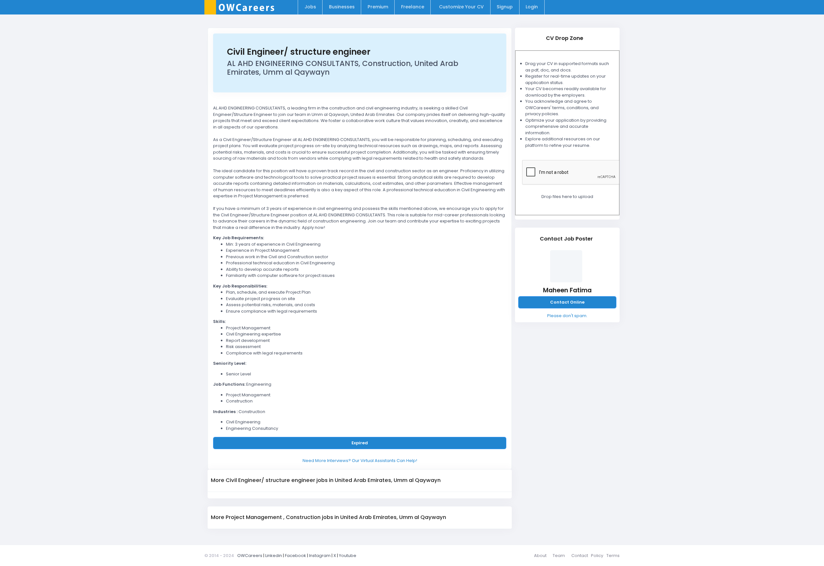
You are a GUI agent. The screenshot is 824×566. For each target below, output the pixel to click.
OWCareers (249, 555)
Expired (359, 443)
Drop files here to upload (567, 196)
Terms (613, 555)
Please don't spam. (567, 316)
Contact (579, 555)
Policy (597, 555)
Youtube (347, 555)
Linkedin (273, 555)
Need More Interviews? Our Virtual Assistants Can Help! (360, 461)
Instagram (320, 555)
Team (559, 555)
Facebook (295, 555)
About (540, 555)
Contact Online (567, 302)
